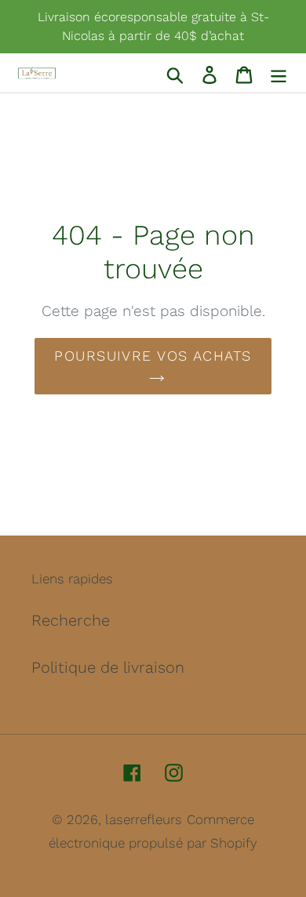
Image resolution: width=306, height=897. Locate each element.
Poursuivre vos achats (152, 355)
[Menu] (278, 73)
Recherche (70, 620)
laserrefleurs (143, 819)
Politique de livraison (107, 667)
